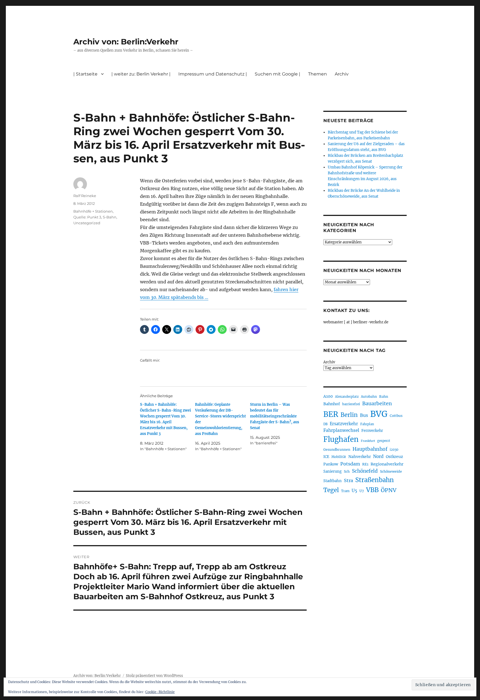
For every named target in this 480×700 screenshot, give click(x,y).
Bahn (383, 396)
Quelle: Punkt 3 (87, 217)
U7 (361, 491)
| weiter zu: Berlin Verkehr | (141, 74)
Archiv (329, 362)
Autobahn (369, 396)
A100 (328, 396)
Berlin (349, 415)
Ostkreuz (394, 456)
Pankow (330, 464)
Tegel (331, 490)
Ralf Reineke (84, 195)
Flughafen (341, 439)
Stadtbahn (332, 481)
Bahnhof (331, 403)
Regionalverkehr (387, 464)
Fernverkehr (372, 431)
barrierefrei (351, 404)
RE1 (365, 464)
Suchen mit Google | (277, 74)
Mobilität (338, 457)
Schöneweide (391, 471)
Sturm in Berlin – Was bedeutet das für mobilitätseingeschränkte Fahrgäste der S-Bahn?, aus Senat (274, 416)
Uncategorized (86, 223)
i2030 (394, 450)
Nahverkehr (359, 456)
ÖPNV (388, 490)
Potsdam (350, 464)
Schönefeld (365, 471)
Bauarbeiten (377, 404)
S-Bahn (109, 217)
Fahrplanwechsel (341, 430)
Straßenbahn (374, 480)
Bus (364, 415)
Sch (347, 471)
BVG (379, 414)
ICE (326, 457)
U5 (354, 490)
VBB (372, 490)
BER (330, 414)
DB (325, 424)
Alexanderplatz (347, 397)
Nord (378, 456)
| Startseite (85, 74)
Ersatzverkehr (344, 423)
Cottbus (396, 416)
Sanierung (332, 471)
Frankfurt (368, 441)
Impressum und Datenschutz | (212, 74)
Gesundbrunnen (336, 449)
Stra (348, 480)
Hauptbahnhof (370, 449)
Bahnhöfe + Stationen (93, 211)
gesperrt (383, 441)
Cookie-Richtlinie (160, 692)
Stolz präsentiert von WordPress (154, 675)
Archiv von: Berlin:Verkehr (125, 41)
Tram (345, 491)
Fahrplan (367, 424)
